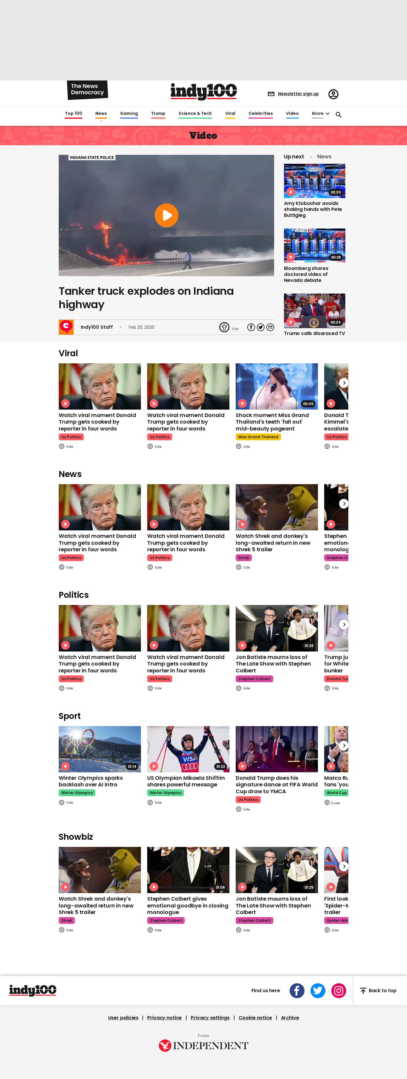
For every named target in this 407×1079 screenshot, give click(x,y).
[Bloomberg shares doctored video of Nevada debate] (314, 246)
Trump (158, 113)
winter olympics (77, 792)
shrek (243, 557)
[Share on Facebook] (251, 327)
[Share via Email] (270, 327)
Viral (230, 113)
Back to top (383, 991)
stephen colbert (343, 557)
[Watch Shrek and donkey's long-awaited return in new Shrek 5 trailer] (277, 507)
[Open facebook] (297, 990)
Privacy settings (210, 1018)
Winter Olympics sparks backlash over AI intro (91, 781)
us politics (71, 436)
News (101, 113)
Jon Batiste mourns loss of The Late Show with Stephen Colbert (273, 663)
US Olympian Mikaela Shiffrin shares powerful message (186, 781)
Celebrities (260, 113)
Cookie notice (255, 1018)
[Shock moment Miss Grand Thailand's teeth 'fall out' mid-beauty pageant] (277, 386)
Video (292, 113)
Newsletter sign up (298, 94)
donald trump (340, 678)
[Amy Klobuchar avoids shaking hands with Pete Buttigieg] (314, 181)
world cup (337, 792)
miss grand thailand (258, 436)
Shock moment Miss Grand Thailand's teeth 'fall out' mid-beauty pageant (272, 421)
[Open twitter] (317, 990)
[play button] (166, 215)
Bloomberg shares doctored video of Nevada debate (306, 274)
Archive (290, 1018)
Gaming (129, 113)
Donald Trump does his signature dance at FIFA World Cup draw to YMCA (277, 784)
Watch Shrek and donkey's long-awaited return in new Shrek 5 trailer (273, 542)
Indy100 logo (204, 92)
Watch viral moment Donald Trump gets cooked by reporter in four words (97, 421)
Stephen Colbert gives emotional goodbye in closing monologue (188, 905)
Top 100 (73, 113)
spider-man (338, 920)
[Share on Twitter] (261, 327)
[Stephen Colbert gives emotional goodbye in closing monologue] (188, 870)
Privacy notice (164, 1018)
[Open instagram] (338, 990)
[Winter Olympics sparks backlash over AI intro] (100, 749)
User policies (123, 1018)
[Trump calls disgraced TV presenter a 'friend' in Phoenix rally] (314, 311)
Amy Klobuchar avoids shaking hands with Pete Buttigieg (313, 209)
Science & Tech (195, 113)
